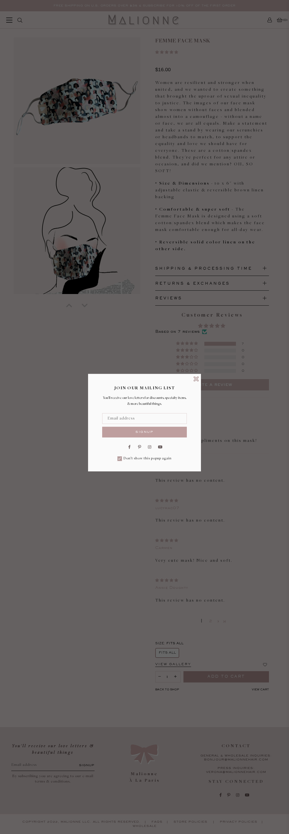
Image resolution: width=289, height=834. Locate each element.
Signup (144, 432)
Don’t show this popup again (147, 459)
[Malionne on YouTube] (159, 446)
